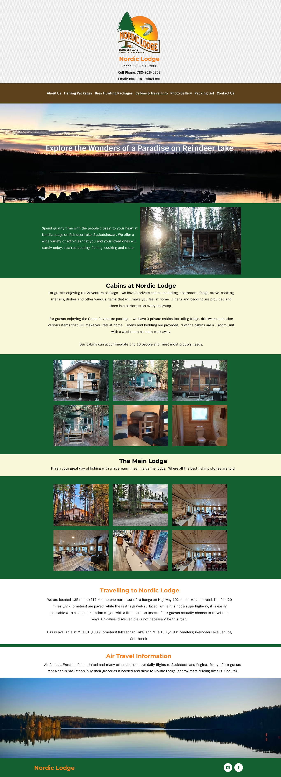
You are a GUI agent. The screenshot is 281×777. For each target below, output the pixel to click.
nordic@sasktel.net (144, 79)
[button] (81, 380)
